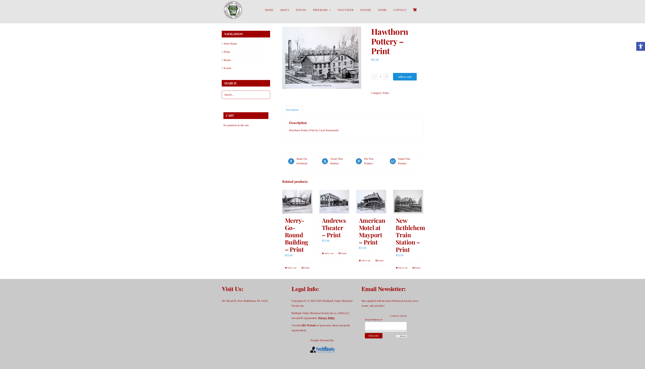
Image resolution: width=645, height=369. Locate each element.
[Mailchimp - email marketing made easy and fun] (401, 336)
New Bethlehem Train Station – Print (410, 234)
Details (307, 268)
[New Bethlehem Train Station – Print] (408, 201)
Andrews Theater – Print (334, 227)
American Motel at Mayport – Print (372, 231)
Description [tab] (292, 109)
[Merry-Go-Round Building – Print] (297, 201)
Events (227, 68)
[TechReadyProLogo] (322, 346)
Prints (386, 93)
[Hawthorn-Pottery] (324, 58)
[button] (640, 46)
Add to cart (405, 76)
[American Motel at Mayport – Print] (371, 201)
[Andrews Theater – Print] (334, 201)
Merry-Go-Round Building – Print (296, 234)
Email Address (374, 319)
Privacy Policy (326, 318)
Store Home (230, 43)
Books (227, 60)
